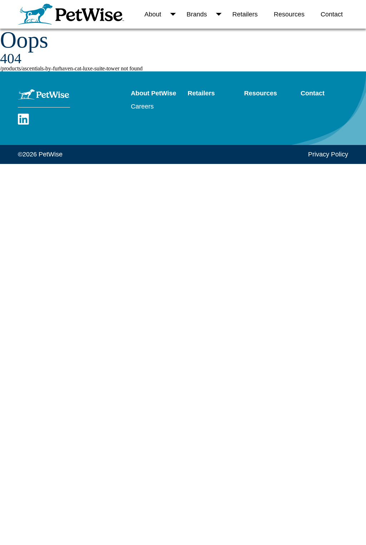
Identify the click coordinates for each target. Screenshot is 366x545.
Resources (289, 14)
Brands (197, 14)
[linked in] (23, 123)
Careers (142, 106)
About (152, 14)
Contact (332, 14)
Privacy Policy (328, 154)
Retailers (245, 14)
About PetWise (153, 93)
